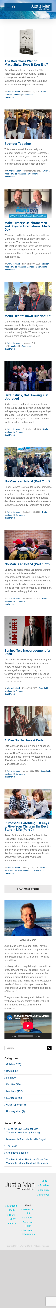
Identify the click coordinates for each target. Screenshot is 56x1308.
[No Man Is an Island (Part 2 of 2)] (28, 462)
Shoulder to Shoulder (17, 1152)
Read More (9, 97)
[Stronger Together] (28, 124)
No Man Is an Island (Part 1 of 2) (28, 564)
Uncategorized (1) (15, 1111)
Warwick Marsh (13, 91)
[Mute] (42, 1036)
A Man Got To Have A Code (23, 740)
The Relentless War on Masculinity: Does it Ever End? (26, 62)
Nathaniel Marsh (14, 171)
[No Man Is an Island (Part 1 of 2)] (28, 545)
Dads (19, 49)
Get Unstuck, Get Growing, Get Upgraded (26, 396)
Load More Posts (28, 889)
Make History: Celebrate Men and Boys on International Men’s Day (27, 226)
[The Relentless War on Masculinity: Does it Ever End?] (28, 42)
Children (16, 127)
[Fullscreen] (47, 1036)
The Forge (11, 1146)
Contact (28, 1217)
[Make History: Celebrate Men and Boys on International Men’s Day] (28, 204)
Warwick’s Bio (28, 1211)
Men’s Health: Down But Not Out (27, 316)
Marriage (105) (14, 1098)
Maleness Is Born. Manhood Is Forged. (26, 1139)
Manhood (35, 49)
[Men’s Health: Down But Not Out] (28, 296)
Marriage (43, 211)
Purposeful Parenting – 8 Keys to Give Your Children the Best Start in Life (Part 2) (26, 826)
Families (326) (14, 1084)
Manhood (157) (14, 1091)
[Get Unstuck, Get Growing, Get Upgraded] (28, 376)
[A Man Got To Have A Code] (28, 721)
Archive (12, 1223)
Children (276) (13, 1064)
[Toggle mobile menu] (8, 7)
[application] (28, 1025)
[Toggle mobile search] (13, 7)
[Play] (8, 1036)
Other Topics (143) (16, 1104)
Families (26, 49)
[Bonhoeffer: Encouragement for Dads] (28, 631)
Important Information (28, 1232)
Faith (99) (11, 1077)
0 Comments (27, 94)
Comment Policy (28, 1224)
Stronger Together (17, 144)
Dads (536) (12, 1071)
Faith (26, 636)
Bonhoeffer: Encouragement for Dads (27, 652)
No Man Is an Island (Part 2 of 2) (28, 481)
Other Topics (12, 1217)
